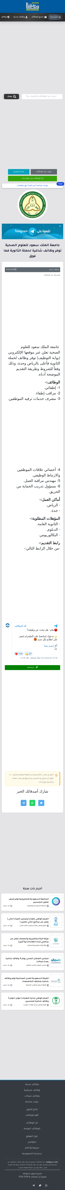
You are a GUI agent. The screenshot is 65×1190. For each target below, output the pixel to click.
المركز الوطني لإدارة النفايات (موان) (34, 1005)
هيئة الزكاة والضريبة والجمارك (36, 945)
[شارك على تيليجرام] (23, 803)
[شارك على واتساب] (32, 803)
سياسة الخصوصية (32, 1154)
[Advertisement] (32, 56)
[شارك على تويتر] (41, 803)
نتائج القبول (32, 1109)
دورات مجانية (32, 1102)
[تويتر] (39, 1186)
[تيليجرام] (32, 1186)
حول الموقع (32, 1136)
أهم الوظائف (31, 1115)
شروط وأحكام (32, 1148)
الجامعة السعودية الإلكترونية (36, 906)
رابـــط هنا (31, 667)
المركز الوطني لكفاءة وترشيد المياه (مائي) (33, 926)
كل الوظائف (32, 1123)
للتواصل (32, 1142)
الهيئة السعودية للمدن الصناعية (36, 985)
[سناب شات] (46, 1186)
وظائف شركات (31, 1096)
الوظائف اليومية (32, 1129)
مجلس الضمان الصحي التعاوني (36, 965)
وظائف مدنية (54, 270)
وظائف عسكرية (32, 1090)
